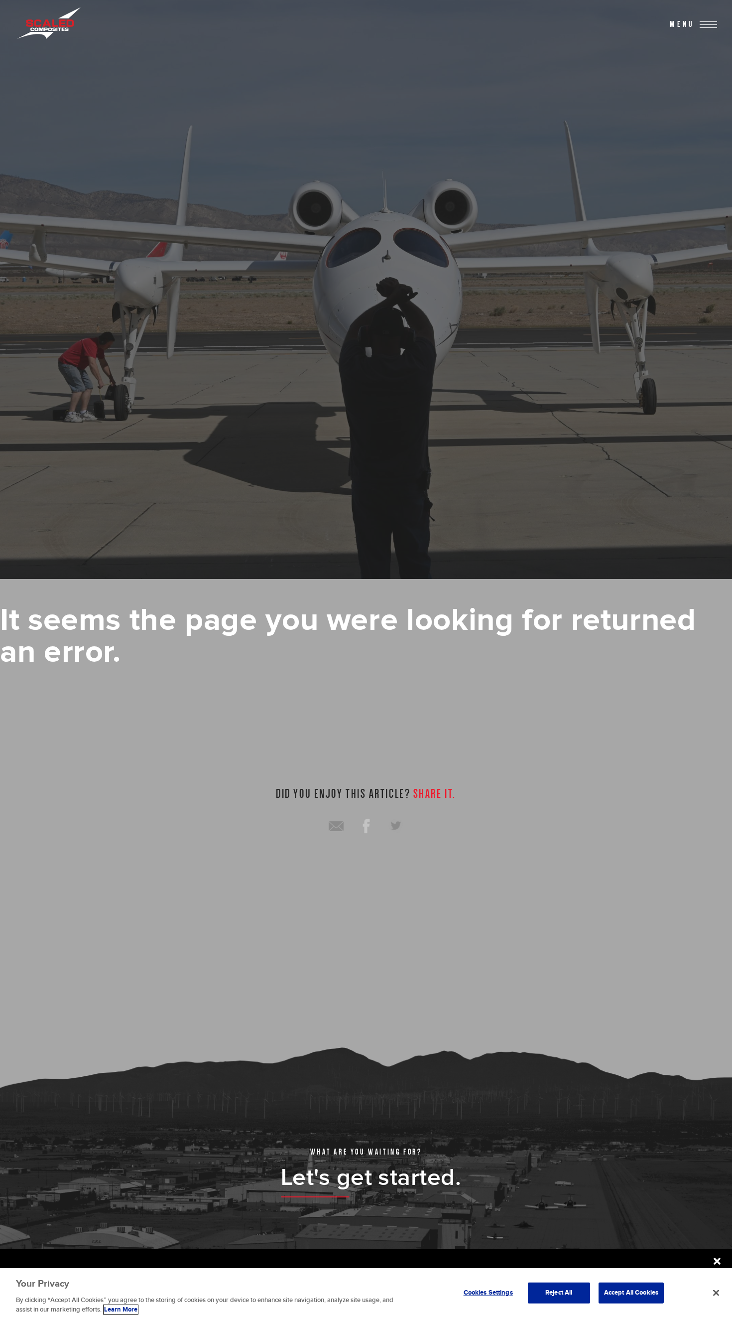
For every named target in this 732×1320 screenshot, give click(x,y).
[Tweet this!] (395, 826)
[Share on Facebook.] (366, 826)
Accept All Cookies (631, 1293)
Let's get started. (371, 1178)
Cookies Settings (488, 1293)
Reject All (558, 1293)
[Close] (716, 1293)
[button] (717, 1261)
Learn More (120, 1310)
